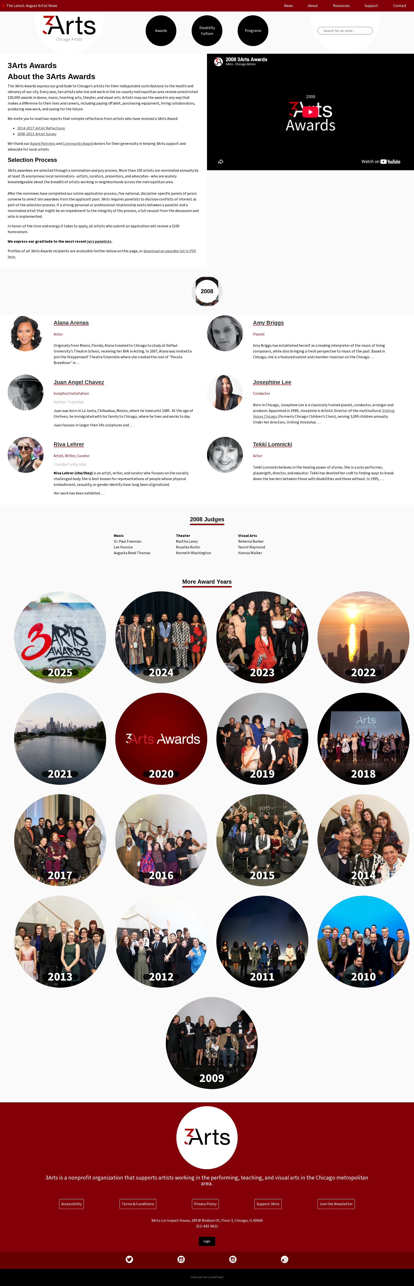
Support (371, 5)
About (313, 5)
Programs (253, 30)
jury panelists (99, 241)
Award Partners (42, 143)
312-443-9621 (207, 1226)
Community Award (78, 143)
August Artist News (41, 5)
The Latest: (15, 5)
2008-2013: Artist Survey (36, 134)
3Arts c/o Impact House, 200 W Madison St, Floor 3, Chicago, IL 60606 (207, 1220)
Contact (400, 5)
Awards (161, 30)
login (207, 1241)
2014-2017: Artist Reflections (41, 128)
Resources (341, 5)
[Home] (69, 33)
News (288, 5)
